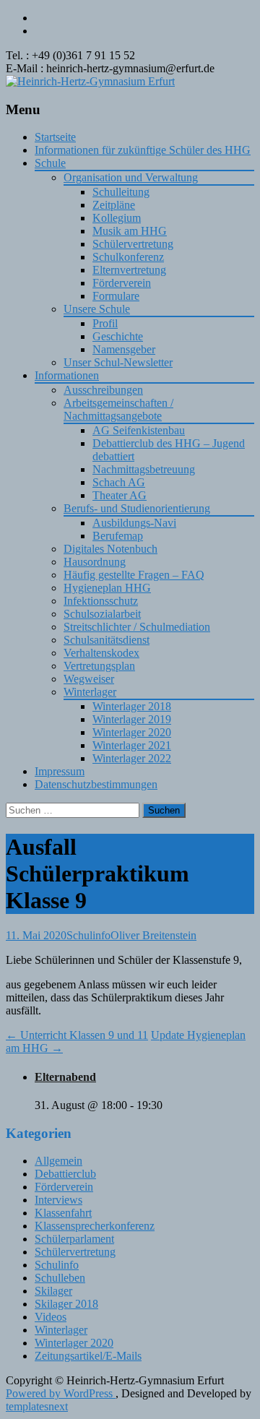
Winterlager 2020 (131, 732)
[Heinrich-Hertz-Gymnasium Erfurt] (90, 81)
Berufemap (117, 536)
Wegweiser (89, 679)
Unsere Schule (97, 309)
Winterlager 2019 (131, 719)
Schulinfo (88, 935)
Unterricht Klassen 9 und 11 (77, 1035)
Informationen (67, 375)
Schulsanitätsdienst (107, 640)
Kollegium (116, 218)
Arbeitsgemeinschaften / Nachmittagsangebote (118, 409)
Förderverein (121, 283)
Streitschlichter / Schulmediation (137, 627)
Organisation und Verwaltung (131, 177)
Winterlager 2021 (131, 745)
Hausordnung (95, 562)
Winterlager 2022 (131, 758)
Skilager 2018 (66, 1304)
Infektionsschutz (101, 601)
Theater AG (119, 495)
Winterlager (90, 692)
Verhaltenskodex (101, 653)
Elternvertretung (129, 270)
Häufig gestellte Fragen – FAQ (134, 575)
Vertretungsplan (99, 666)
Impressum (59, 771)
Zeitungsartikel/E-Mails (88, 1356)
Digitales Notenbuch (110, 549)
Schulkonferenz (128, 257)
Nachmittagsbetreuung (143, 469)
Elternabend (65, 1077)
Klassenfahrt (63, 1213)
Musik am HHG (129, 231)
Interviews (58, 1200)
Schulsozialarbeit (102, 614)
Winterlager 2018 (131, 706)
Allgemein (58, 1161)
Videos (50, 1317)
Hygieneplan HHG (107, 588)
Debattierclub (65, 1174)
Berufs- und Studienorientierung (137, 508)
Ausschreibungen (103, 390)
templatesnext (37, 1406)
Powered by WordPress (61, 1393)
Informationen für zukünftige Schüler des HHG (143, 150)
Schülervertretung (132, 244)
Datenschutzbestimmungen (96, 784)
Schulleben (60, 1278)
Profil (105, 323)
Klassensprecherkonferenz (95, 1226)
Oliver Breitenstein (153, 935)
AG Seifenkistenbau (138, 430)
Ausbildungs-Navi (134, 523)
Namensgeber (123, 349)
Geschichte (117, 336)
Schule (50, 163)
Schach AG (118, 482)
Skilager (53, 1291)
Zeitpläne (113, 205)
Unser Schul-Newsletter (118, 362)
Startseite (55, 137)
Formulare (115, 296)
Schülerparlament (74, 1239)
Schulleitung (121, 192)
